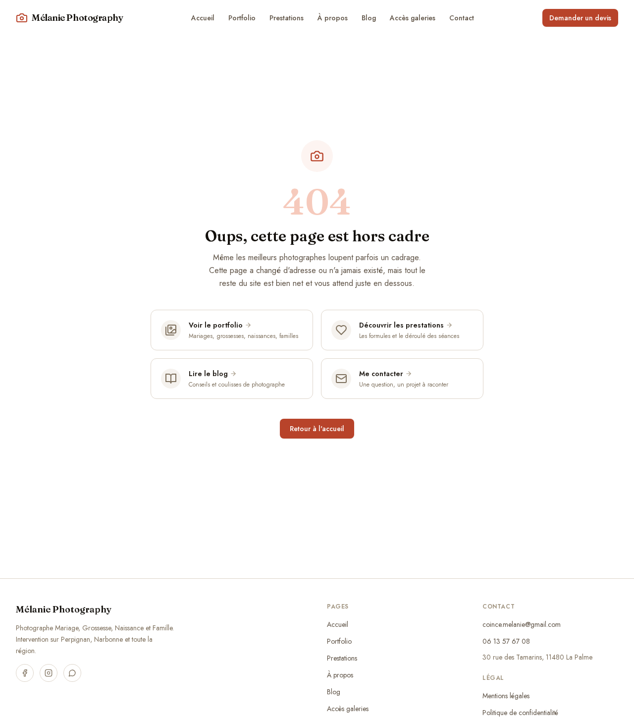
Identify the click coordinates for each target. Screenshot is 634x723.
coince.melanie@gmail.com (521, 624)
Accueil (202, 18)
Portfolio (242, 18)
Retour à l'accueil (317, 429)
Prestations (286, 18)
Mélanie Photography (63, 609)
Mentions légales (505, 696)
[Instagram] (48, 673)
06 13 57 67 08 (506, 641)
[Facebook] (25, 673)
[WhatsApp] (72, 673)
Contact (461, 18)
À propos (332, 18)
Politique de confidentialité (520, 713)
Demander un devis (580, 18)
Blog (369, 18)
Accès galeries (412, 18)
